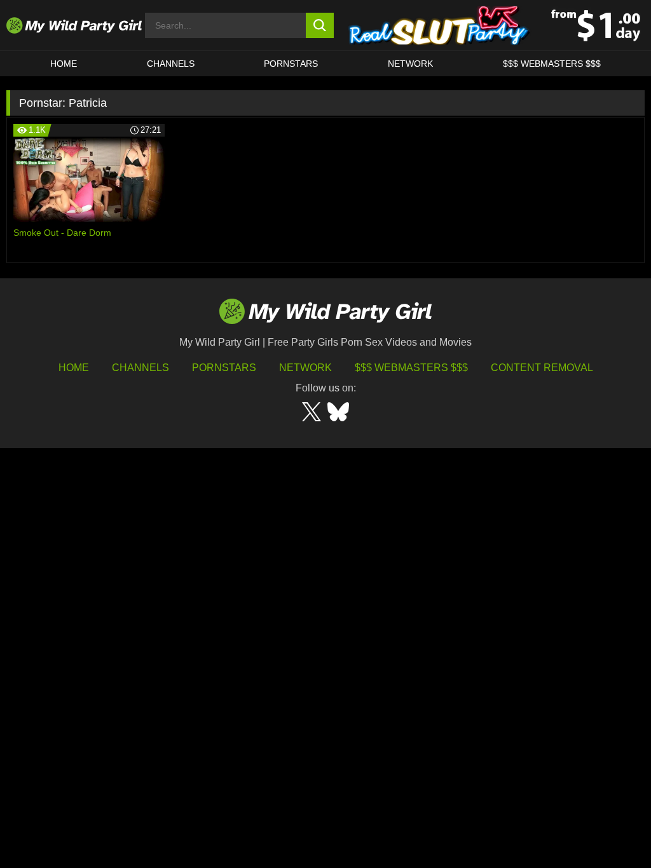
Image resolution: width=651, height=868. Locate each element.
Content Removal (542, 367)
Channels (140, 367)
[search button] (320, 25)
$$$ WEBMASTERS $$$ (552, 63)
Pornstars (291, 63)
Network (410, 63)
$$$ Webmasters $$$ (411, 367)
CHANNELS (171, 63)
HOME (63, 63)
